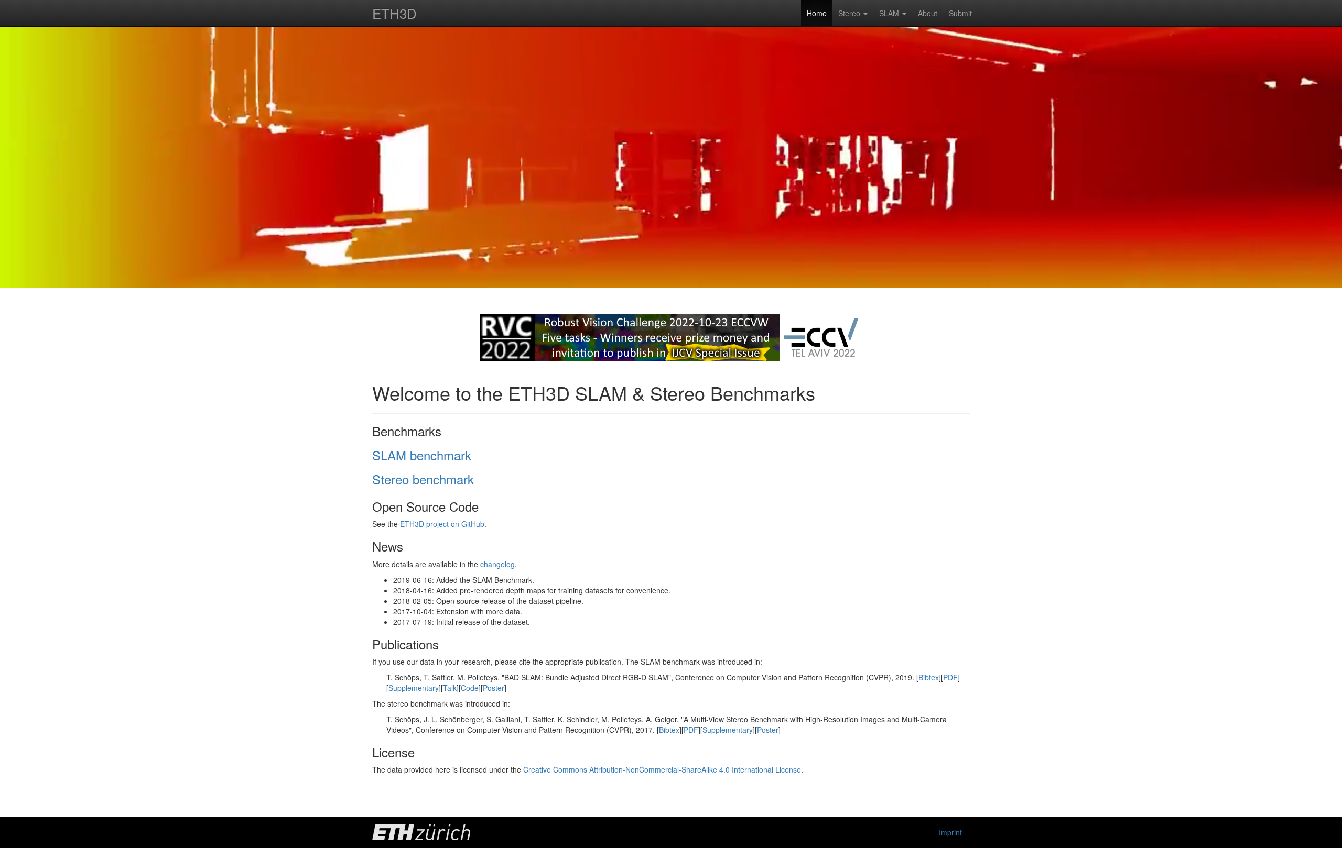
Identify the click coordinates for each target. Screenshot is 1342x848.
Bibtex (928, 677)
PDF (950, 677)
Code (470, 687)
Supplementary (413, 687)
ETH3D (394, 13)
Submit (960, 13)
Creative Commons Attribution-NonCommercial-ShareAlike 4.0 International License (662, 769)
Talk (450, 687)
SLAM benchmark (421, 455)
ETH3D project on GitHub (442, 524)
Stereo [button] (850, 13)
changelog (497, 564)
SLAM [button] (890, 13)
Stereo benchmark (423, 479)
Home (817, 13)
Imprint (950, 832)
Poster (493, 687)
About (927, 13)
